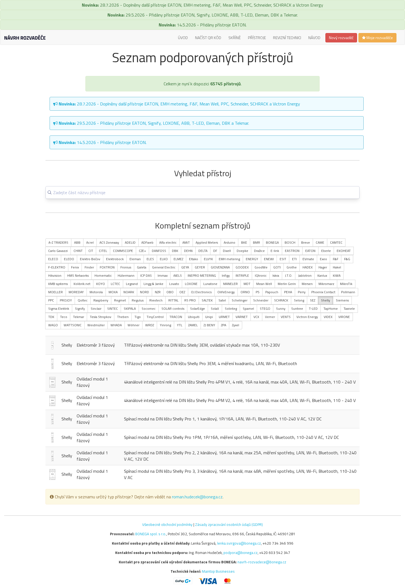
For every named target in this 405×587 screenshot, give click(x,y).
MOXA (113, 292)
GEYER (200, 267)
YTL (179, 325)
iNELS (177, 275)
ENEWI (269, 259)
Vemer (270, 316)
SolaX (215, 308)
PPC (51, 300)
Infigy (226, 275)
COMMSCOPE (123, 250)
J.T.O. (288, 275)
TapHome (330, 308)
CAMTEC (336, 242)
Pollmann (348, 292)
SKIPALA (130, 308)
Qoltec (83, 300)
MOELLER (55, 292)
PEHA (288, 292)
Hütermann (126, 275)
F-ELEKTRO (56, 267)
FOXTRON (107, 267)
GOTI (277, 267)
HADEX (308, 267)
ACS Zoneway (109, 242)
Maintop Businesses (218, 571)
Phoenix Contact (323, 292)
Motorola (96, 292)
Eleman (135, 259)
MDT (247, 283)
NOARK (128, 292)
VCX (256, 316)
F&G (347, 259)
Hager (322, 267)
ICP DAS (146, 275)
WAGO (53, 325)
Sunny (280, 308)
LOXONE (191, 283)
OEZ (182, 292)
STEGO (265, 308)
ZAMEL (193, 325)
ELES (150, 259)
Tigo (137, 316)
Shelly (325, 300)
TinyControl (155, 316)
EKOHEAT (344, 250)
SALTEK (207, 300)
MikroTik (346, 283)
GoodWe (261, 267)
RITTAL (173, 300)
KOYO (100, 283)
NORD (144, 292)
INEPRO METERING (202, 275)
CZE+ (142, 250)
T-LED (313, 308)
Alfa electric (168, 242)
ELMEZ (178, 259)
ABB (77, 242)
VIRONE (344, 316)
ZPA (223, 325)
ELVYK (208, 259)
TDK (51, 316)
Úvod (183, 37)
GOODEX (242, 267)
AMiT (186, 242)
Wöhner (133, 325)
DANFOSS (159, 250)
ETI (294, 259)
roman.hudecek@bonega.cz (197, 496)
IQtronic (261, 275)
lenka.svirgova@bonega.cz (239, 543)
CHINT (78, 250)
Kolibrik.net (82, 283)
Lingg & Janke (153, 283)
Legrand (132, 283)
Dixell (227, 250)
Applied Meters (207, 242)
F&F (335, 259)
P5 (258, 292)
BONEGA (272, 242)
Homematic (103, 275)
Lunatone (210, 283)
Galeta (141, 267)
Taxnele (349, 308)
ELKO (164, 259)
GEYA (185, 267)
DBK (175, 250)
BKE (244, 242)
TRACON (175, 316)
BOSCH (290, 242)
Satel (222, 300)
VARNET (242, 316)
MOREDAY (76, 292)
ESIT (283, 259)
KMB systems (58, 283)
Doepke (242, 250)
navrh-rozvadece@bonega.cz (261, 562)
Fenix (75, 267)
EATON (310, 250)
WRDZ (149, 325)
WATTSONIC (73, 325)
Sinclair (96, 308)
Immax (163, 275)
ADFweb (147, 242)
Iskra (275, 275)
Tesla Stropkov (100, 316)
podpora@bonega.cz (240, 552)
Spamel (248, 308)
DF (215, 250)
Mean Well (264, 283)
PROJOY (66, 300)
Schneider (260, 300)
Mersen (307, 283)
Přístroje (257, 37)
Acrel (90, 242)
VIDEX (328, 316)
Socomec (149, 308)
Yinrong (165, 325)
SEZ (312, 300)
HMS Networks (78, 275)
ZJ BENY (209, 325)
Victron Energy (307, 316)
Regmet (120, 300)
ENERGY (252, 259)
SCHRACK (281, 300)
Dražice (259, 250)
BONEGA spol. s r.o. (150, 534)
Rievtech (156, 300)
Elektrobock (115, 259)
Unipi (209, 316)
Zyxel (235, 325)
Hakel (337, 267)
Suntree (297, 308)
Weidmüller (96, 325)
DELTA (202, 250)
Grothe (292, 267)
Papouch (271, 292)
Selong (299, 300)
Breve (305, 242)
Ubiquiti (193, 316)
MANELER (230, 283)
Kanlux (322, 275)
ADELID (130, 242)
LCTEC (115, 283)
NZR (158, 292)
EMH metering (229, 259)
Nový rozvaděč (341, 37)
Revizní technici (287, 37)
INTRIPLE (242, 275)
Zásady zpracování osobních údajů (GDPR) (229, 524)
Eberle (326, 250)
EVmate (308, 259)
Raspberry (100, 300)
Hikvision (54, 275)
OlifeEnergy (226, 292)
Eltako (193, 259)
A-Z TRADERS (58, 242)
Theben (123, 316)
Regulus (138, 300)
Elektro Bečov (90, 259)
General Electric (163, 267)
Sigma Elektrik (58, 308)
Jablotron (305, 275)
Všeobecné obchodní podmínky (167, 524)
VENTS (286, 316)
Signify (80, 308)
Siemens (342, 300)
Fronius (125, 267)
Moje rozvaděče (379, 37)
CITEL (103, 250)
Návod (314, 37)
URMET (224, 316)
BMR (256, 242)
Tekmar (78, 316)
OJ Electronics (201, 292)
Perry (302, 292)
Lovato (174, 283)
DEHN (188, 250)
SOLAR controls (172, 308)
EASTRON (292, 250)
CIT (90, 250)
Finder (89, 267)
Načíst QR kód (208, 37)
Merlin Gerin (287, 283)
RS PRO (190, 300)
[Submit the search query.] (49, 192)
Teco (63, 316)
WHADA (116, 325)
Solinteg (231, 308)
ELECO (53, 259)
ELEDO (69, 259)
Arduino (229, 242)
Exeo (323, 259)
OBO (170, 292)
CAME (320, 242)
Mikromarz (326, 283)
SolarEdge (197, 308)
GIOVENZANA (220, 267)
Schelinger (239, 300)
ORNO (245, 292)
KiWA (337, 275)
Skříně (234, 37)
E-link (275, 250)
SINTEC (112, 308)
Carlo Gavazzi (58, 250)
